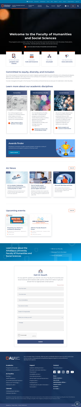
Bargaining (8, 405)
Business (8, 376)
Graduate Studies (10, 384)
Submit (40, 341)
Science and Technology (12, 382)
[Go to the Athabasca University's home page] (6, 6)
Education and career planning (37, 370)
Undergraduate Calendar (12, 391)
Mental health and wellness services (39, 378)
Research (55, 1)
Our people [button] (47, 6)
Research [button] (53, 5)
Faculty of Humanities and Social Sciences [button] (18, 6)
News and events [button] (59, 6)
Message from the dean (59, 252)
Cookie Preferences (22, 405)
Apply (73, 5)
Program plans (33, 380)
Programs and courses (11, 367)
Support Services (71, 1)
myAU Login (31, 1)
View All (72, 168)
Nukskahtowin (42, 1)
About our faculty (57, 249)
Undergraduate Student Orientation (39, 384)
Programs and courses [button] (31, 6)
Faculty (64, 1)
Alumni (60, 1)
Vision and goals (56, 255)
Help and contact (57, 367)
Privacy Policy (14, 405)
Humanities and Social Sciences (14, 380)
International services (35, 376)
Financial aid (33, 372)
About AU (77, 1)
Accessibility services (35, 374)
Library (48, 1)
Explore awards (14, 152)
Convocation (36, 1)
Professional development (12, 370)
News (52, 1)
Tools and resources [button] (40, 6)
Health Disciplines (10, 378)
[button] (67, 6)
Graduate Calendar (11, 393)
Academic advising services (36, 367)
